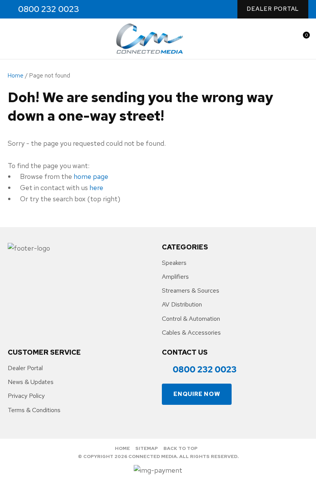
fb (97, 9)
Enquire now (196, 394)
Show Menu (12, 39)
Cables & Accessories (191, 332)
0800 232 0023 (48, 9)
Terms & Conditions (34, 410)
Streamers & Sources (190, 290)
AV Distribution (182, 304)
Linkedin (131, 9)
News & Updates (31, 382)
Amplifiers (175, 276)
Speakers (174, 262)
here (96, 187)
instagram (114, 9)
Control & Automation (191, 318)
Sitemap (146, 448)
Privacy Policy (26, 395)
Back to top (180, 448)
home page (91, 176)
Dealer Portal (273, 9)
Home (16, 75)
